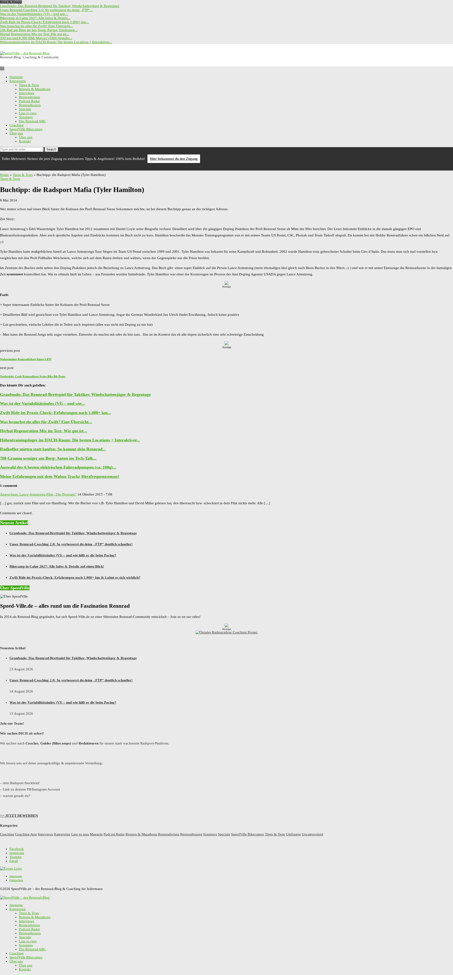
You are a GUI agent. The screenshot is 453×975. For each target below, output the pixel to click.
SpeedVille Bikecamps (25, 129)
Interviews (26, 93)
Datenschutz (16, 880)
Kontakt (25, 141)
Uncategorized (312, 834)
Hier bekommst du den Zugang (174, 159)
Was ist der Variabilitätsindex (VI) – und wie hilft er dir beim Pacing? (62, 555)
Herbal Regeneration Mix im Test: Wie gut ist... (34, 34)
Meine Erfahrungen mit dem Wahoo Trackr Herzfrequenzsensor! (59, 476)
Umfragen (293, 834)
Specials (25, 109)
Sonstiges (26, 117)
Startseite (16, 77)
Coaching (16, 125)
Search (51, 149)
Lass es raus (28, 113)
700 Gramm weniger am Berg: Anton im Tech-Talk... (48, 458)
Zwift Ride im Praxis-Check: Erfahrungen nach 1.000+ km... (44, 22)
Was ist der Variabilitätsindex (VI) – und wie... (34, 14)
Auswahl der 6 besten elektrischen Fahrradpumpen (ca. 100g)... (58, 467)
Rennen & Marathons (34, 89)
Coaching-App (26, 834)
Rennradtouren (30, 105)
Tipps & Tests (29, 85)
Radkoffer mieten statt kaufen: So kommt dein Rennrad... (53, 449)
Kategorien (17, 81)
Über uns (16, 133)
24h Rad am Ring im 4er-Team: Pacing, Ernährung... (39, 30)
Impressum (15, 876)
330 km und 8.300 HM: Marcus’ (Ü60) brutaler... (36, 38)
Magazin (96, 834)
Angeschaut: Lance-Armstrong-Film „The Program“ (38, 494)
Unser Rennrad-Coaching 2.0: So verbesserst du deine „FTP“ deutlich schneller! (71, 544)
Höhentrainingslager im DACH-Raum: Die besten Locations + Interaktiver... (56, 42)
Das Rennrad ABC (32, 121)
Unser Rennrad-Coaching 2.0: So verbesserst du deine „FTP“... (46, 10)
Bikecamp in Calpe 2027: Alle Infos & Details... (35, 18)
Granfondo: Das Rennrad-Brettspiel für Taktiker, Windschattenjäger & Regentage (59, 6)
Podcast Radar (29, 101)
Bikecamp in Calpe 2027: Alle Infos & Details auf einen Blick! (56, 566)
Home (4, 175)
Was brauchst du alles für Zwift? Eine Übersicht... (36, 26)
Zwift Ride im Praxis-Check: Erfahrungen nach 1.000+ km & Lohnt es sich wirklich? (74, 577)
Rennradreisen (29, 97)
